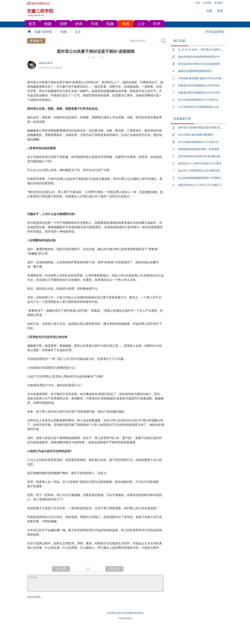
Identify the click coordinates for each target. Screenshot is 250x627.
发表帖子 (36, 41)
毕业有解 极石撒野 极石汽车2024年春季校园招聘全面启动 (211, 78)
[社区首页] (30, 31)
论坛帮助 (111, 613)
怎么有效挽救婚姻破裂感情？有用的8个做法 (203, 177)
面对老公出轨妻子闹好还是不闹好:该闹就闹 (202, 127)
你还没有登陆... (34, 597)
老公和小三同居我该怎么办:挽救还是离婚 (201, 170)
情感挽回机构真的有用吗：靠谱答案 (198, 149)
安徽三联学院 (43, 31)
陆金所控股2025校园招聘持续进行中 (199, 56)
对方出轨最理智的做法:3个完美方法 (198, 99)
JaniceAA (46, 63)
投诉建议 (129, 613)
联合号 (128, 618)
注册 (209, 10)
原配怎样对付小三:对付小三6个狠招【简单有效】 (206, 185)
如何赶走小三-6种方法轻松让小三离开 (199, 163)
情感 (63, 31)
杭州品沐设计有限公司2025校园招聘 (199, 63)
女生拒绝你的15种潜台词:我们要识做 (199, 156)
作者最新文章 (182, 118)
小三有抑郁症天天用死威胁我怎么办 (198, 106)
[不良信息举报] (214, 31)
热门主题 (179, 40)
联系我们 (139, 613)
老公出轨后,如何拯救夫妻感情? (196, 134)
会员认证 (120, 613)
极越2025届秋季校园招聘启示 (195, 71)
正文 (78, 31)
